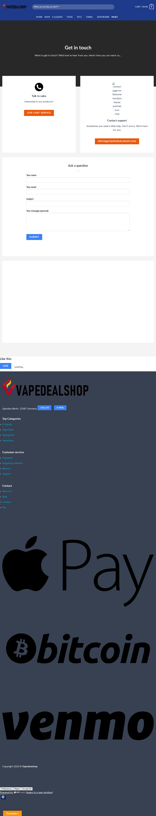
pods (70, 17)
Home (39, 17)
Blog (4, 497)
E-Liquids (57, 17)
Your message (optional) (37, 211)
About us (7, 491)
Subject (30, 199)
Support (6, 474)
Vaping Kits (8, 435)
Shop (47, 17)
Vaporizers (103, 17)
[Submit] (111, 7)
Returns (6, 468)
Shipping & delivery (12, 463)
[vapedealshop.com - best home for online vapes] (15, 7)
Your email (31, 187)
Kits (79, 17)
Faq (4, 507)
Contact (6, 502)
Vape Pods (8, 429)
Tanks (89, 17)
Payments (7, 458)
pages (115, 17)
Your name (31, 175)
